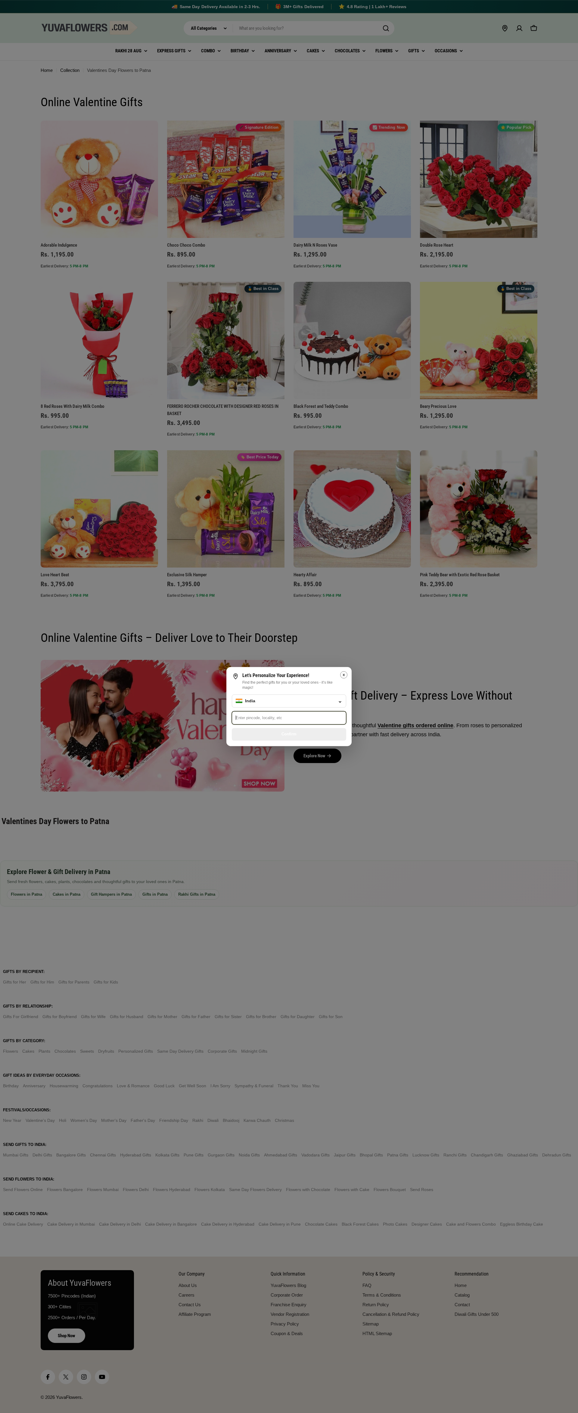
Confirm (289, 734)
